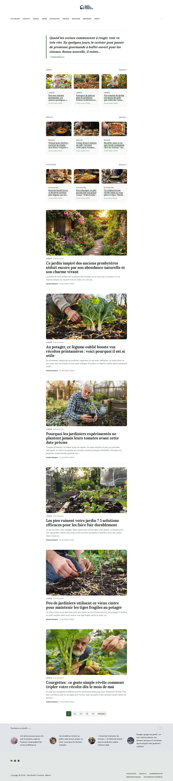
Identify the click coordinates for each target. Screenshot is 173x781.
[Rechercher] (161, 19)
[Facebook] (11, 761)
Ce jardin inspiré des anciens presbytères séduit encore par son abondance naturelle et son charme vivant (85, 267)
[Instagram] (18, 761)
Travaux (65, 19)
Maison (36, 19)
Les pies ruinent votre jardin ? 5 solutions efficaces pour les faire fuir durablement (82, 522)
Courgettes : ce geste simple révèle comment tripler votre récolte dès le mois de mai (85, 684)
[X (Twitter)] (15, 761)
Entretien (76, 19)
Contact (26, 19)
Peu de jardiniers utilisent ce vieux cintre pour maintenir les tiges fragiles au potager (84, 605)
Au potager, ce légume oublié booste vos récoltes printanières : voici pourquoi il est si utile (85, 351)
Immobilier (87, 19)
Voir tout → (123, 70)
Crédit (97, 19)
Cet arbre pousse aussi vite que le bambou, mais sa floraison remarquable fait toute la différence (32, 740)
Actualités (15, 19)
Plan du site (131, 774)
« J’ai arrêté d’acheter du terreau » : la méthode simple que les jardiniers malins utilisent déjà (110, 740)
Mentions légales (133, 777)
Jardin (44, 19)
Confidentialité (155, 774)
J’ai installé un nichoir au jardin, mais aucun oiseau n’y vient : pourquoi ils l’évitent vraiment (71, 740)
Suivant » (102, 714)
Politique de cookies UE (153, 777)
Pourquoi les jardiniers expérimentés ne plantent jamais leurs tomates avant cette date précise (82, 438)
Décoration (54, 19)
